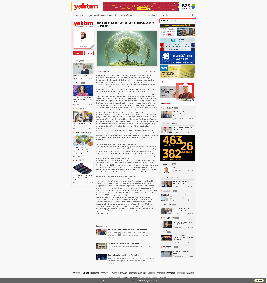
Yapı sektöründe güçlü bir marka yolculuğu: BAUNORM (182, 223)
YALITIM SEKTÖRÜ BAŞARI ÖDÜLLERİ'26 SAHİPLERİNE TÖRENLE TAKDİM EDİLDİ (183, 237)
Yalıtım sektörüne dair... (180, 168)
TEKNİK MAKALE (81, 132)
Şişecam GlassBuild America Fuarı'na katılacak (124, 255)
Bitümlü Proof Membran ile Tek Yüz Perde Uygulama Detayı (182, 209)
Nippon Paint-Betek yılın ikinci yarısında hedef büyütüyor (127, 229)
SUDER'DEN (167, 164)
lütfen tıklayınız (162, 277)
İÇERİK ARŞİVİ (94, 15)
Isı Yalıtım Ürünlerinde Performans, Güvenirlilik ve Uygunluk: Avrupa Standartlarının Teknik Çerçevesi (82, 150)
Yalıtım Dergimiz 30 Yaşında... (81, 75)
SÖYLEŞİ (77, 82)
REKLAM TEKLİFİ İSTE (110, 15)
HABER (107, 71)
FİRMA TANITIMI (169, 218)
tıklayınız (158, 281)
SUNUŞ (77, 60)
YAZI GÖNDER (127, 15)
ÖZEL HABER (168, 191)
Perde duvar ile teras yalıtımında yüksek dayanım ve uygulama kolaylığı (82, 177)
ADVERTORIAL (168, 247)
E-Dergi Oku (78, 53)
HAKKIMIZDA (80, 15)
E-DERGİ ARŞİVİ (152, 15)
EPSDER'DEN (168, 123)
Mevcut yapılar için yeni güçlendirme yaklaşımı (123, 243)
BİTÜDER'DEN (168, 108)
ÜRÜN (76, 160)
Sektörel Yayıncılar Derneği (131, 277)
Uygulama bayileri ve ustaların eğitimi (82, 124)
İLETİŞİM (165, 15)
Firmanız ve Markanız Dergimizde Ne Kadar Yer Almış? (182, 196)
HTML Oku (89, 53)
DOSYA (77, 108)
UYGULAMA (167, 204)
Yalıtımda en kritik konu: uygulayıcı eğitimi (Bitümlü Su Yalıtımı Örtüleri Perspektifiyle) (183, 113)
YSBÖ (165, 231)
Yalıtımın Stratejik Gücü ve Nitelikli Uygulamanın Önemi (182, 128)
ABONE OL (139, 15)
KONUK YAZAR (168, 177)
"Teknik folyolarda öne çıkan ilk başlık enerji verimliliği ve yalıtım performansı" (82, 99)
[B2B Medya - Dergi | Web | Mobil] (189, 11)
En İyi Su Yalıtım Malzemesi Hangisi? (180, 252)
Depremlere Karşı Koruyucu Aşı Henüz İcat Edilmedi (182, 182)
